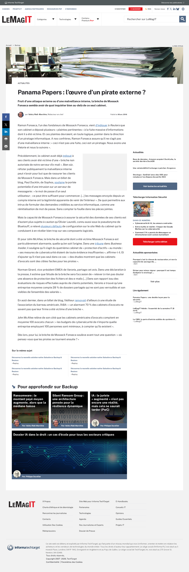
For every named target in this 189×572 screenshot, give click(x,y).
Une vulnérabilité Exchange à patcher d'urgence (154, 168)
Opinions (120, 513)
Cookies (6, 9)
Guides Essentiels (124, 519)
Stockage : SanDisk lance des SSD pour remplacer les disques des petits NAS (150, 176)
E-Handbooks (122, 501)
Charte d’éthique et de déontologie (58, 507)
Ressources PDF (54, 9)
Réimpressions (49, 531)
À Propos (46, 501)
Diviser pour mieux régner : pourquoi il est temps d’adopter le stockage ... (154, 271)
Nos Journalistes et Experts (91, 525)
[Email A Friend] (6, 146)
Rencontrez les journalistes (55, 513)
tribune (99, 243)
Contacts (47, 519)
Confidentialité (52, 562)
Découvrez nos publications (171, 3)
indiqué (67, 155)
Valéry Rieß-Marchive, (37, 114)
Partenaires (84, 507)
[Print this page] (6, 139)
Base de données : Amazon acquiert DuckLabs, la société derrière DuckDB (154, 160)
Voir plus (154, 281)
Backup (17, 45)
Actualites (24, 83)
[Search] (182, 19)
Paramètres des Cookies (72, 562)
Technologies (85, 513)
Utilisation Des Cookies (53, 525)
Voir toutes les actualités (155, 186)
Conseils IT (121, 507)
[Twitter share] (6, 124)
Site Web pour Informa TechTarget (94, 501)
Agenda (82, 519)
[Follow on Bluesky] (177, 9)
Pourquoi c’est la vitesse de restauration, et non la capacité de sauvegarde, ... (155, 260)
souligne (59, 182)
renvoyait (80, 300)
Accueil (9, 45)
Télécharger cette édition (155, 242)
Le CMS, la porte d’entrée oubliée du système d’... (154, 319)
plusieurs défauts (51, 226)
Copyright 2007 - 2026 (56, 559)
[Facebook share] (6, 117)
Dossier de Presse (87, 531)
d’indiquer (101, 125)
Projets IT (17, 9)
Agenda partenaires (34, 9)
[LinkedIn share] (6, 132)
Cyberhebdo (70, 9)
